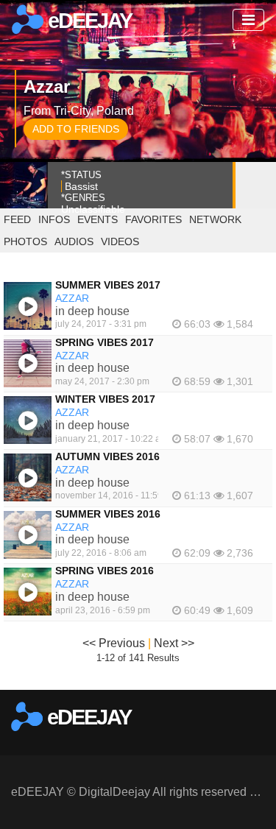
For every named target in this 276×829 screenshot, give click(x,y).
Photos (25, 241)
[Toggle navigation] (248, 20)
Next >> (174, 643)
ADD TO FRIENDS (75, 129)
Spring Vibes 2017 (104, 342)
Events (97, 219)
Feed (17, 219)
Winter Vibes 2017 (105, 399)
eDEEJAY (87, 20)
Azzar (72, 298)
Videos (120, 241)
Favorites (153, 219)
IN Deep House (92, 311)
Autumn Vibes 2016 (107, 456)
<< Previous (113, 643)
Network (215, 219)
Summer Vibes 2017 (107, 285)
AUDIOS (73, 241)
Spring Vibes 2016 (104, 570)
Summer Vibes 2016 (107, 514)
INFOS (54, 219)
